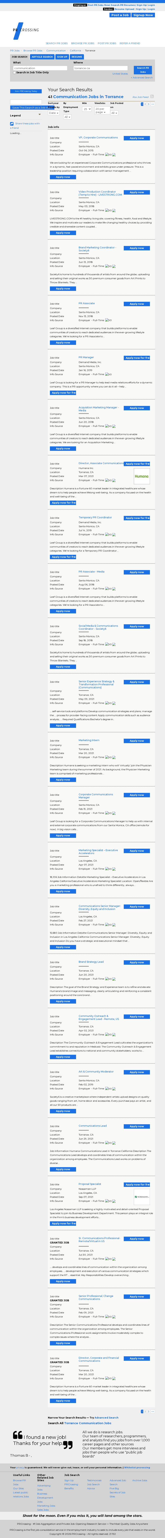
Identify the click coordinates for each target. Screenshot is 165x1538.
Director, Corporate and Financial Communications (99, 1359)
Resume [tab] (77, 56)
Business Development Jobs (45, 1497)
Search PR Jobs (57, 43)
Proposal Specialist (90, 1183)
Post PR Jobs (107, 43)
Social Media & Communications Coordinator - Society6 (98, 627)
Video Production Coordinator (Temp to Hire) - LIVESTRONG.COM (100, 193)
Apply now (137, 138)
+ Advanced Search (142, 77)
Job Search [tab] (19, 56)
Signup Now (143, 15)
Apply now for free (138, 357)
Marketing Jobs (46, 1505)
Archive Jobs (139, 1480)
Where (78, 62)
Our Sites (18, 1488)
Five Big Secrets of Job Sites (117, 1492)
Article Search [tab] (42, 56)
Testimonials (94, 1480)
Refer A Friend (130, 43)
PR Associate (87, 303)
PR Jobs (15, 50)
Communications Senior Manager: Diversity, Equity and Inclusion (100, 907)
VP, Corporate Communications (98, 137)
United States (120, 73)
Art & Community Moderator (96, 1071)
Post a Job (120, 15)
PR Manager (86, 357)
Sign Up (69, 1480)
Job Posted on (116, 105)
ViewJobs (100, 103)
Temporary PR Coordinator (95, 517)
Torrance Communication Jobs (87, 1423)
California (75, 50)
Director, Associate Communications (101, 463)
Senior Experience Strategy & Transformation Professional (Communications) (96, 684)
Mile (84, 103)
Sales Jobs (43, 1509)
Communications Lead (93, 1125)
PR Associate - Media (91, 571)
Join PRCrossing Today (26, 91)
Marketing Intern (89, 740)
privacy (20, 1467)
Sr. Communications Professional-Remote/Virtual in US (99, 1240)
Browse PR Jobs (82, 43)
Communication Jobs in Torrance (88, 96)
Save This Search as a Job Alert (32, 107)
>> (152, 104)
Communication (56, 50)
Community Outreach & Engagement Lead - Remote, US (99, 1017)
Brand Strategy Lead (91, 961)
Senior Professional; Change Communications (96, 1297)
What (17, 62)
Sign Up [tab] (62, 56)
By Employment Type (70, 107)
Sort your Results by (54, 105)
